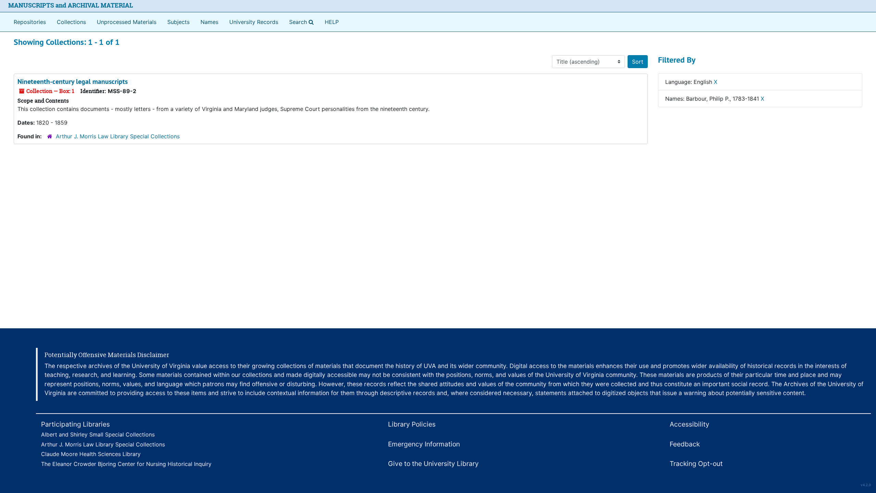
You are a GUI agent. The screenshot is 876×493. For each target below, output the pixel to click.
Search (303, 21)
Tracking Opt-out (696, 463)
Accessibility (689, 424)
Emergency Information (424, 444)
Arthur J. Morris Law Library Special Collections (118, 136)
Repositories (30, 21)
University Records (253, 21)
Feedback (685, 444)
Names (209, 21)
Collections (71, 21)
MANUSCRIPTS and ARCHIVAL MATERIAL (70, 5)
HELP (332, 21)
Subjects (178, 21)
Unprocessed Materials (126, 21)
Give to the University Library (433, 463)
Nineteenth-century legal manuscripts (72, 81)
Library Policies (412, 424)
